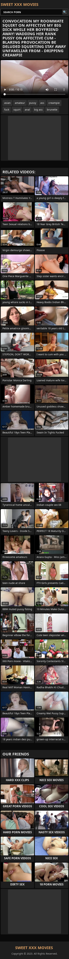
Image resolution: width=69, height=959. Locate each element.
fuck (6, 109)
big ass (38, 109)
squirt (17, 109)
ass (42, 103)
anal (27, 109)
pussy (32, 103)
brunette (52, 109)
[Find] (64, 12)
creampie (54, 103)
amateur (20, 103)
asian (7, 103)
